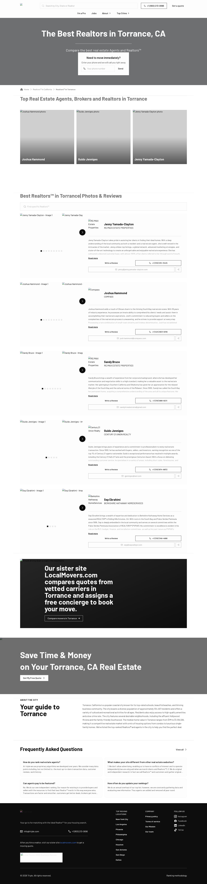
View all (180, 749)
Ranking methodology (176, 875)
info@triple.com (31, 831)
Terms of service (152, 821)
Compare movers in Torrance (62, 618)
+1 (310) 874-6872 (159, 469)
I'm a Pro (81, 13)
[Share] (70, 114)
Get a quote (178, 5)
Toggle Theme (6, 882)
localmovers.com (68, 842)
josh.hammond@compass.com (133, 338)
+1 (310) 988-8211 (160, 400)
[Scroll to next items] (82, 232)
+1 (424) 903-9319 (159, 332)
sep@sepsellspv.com (133, 545)
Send (120, 68)
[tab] (41, 251)
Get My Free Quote (32, 678)
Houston (119, 844)
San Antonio (121, 849)
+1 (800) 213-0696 (155, 5)
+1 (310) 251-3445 (159, 263)
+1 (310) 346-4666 (159, 538)
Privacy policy (151, 816)
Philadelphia (121, 834)
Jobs (93, 13)
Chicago (119, 839)
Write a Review (111, 263)
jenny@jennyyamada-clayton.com (133, 269)
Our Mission (150, 826)
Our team (149, 831)
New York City (122, 819)
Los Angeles (121, 824)
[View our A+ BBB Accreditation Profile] (41, 857)
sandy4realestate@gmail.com (133, 407)
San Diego (120, 855)
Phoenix (119, 829)
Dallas (118, 860)
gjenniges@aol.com (133, 476)
